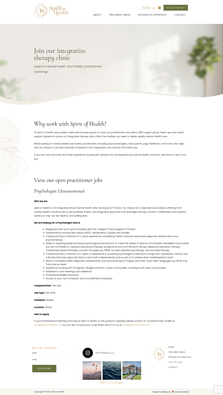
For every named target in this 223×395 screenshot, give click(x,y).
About (97, 14)
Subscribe (44, 368)
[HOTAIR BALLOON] (92, 370)
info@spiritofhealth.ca (47, 325)
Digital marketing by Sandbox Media (171, 392)
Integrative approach (152, 14)
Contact (180, 14)
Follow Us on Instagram (112, 382)
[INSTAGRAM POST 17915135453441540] (112, 370)
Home (171, 347)
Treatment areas (119, 14)
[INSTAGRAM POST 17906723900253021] (131, 370)
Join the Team (175, 362)
